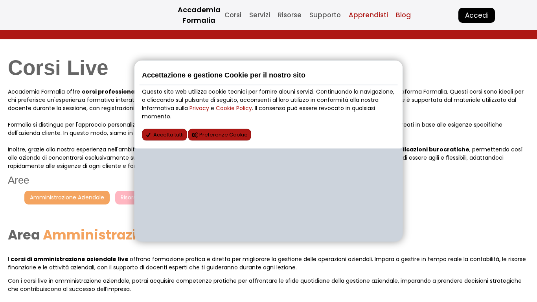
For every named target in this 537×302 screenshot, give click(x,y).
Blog (403, 15)
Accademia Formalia (199, 15)
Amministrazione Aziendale (67, 197)
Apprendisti (368, 15)
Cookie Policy (234, 108)
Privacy (200, 108)
